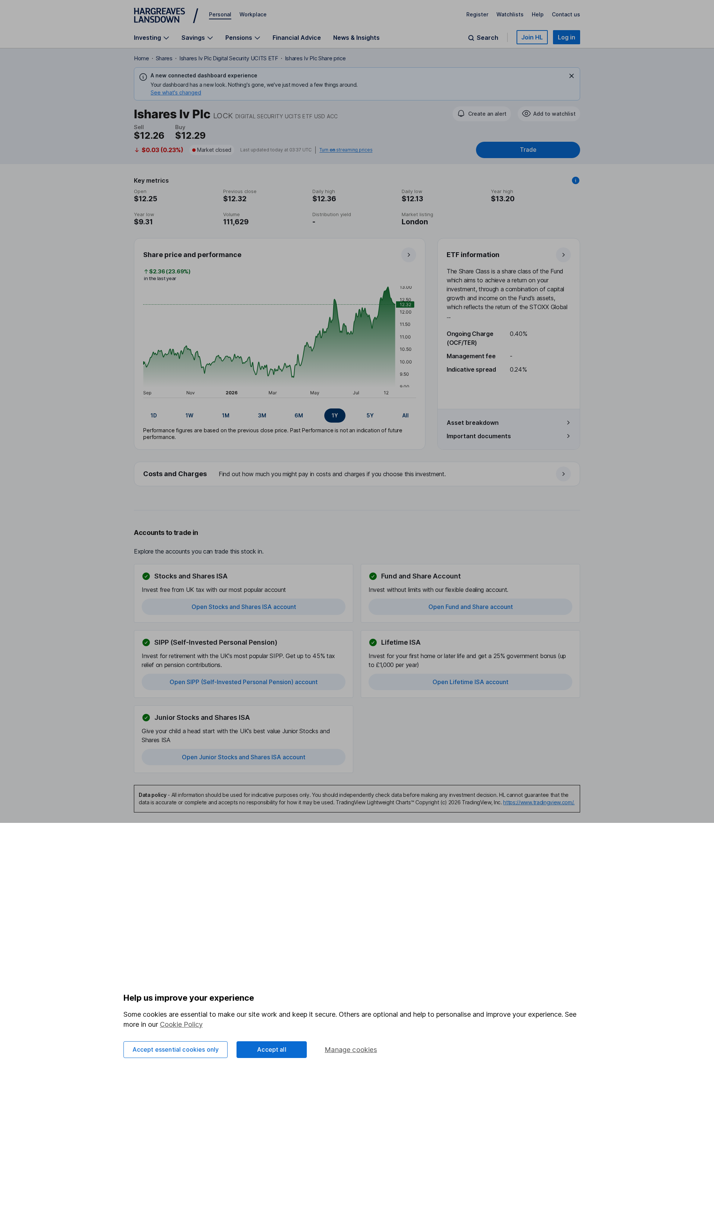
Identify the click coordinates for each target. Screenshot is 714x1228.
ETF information (473, 255)
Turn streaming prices (345, 150)
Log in (566, 37)
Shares (164, 58)
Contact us (566, 14)
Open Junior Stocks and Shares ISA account (243, 757)
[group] (279, 415)
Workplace (253, 14)
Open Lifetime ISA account (470, 682)
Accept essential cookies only (175, 1049)
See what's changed (176, 92)
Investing (147, 37)
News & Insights (356, 37)
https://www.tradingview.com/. (539, 802)
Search (487, 37)
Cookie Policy (181, 1024)
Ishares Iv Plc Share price (315, 58)
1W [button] (189, 415)
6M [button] (299, 415)
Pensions (238, 37)
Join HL (532, 37)
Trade (528, 149)
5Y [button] (370, 415)
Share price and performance (192, 255)
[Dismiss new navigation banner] (571, 76)
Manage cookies (351, 1050)
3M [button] (262, 415)
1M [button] (225, 415)
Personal (220, 14)
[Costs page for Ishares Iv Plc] (357, 474)
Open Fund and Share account (470, 606)
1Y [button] (335, 415)
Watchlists (510, 14)
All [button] (405, 415)
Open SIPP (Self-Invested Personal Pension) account (244, 682)
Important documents (479, 436)
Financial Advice (297, 37)
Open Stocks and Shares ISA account (244, 606)
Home (141, 58)
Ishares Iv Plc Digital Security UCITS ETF (228, 58)
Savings (193, 37)
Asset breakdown (473, 422)
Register (477, 14)
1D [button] (154, 415)
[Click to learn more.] (575, 180)
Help (538, 14)
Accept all (271, 1049)
